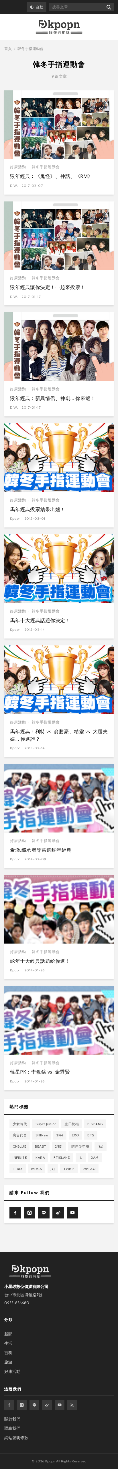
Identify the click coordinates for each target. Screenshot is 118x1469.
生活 (8, 1343)
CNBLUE (19, 1146)
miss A (36, 1169)
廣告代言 (20, 1135)
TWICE (69, 1169)
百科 (8, 1352)
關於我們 (12, 1419)
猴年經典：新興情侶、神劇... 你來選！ (52, 398)
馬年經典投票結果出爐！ (37, 509)
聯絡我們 (12, 1428)
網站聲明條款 (16, 1437)
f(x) (100, 1146)
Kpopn (15, 518)
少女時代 (20, 1124)
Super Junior (46, 1124)
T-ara (18, 1169)
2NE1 (59, 1146)
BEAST (40, 1146)
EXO (75, 1135)
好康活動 (18, 167)
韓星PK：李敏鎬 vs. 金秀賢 (40, 1071)
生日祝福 (71, 1124)
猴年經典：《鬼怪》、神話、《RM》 (51, 176)
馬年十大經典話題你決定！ (40, 620)
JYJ (53, 1169)
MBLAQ (89, 1169)
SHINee (42, 1135)
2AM (95, 1157)
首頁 (8, 48)
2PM (59, 1135)
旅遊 (8, 1362)
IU (80, 1157)
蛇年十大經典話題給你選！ (40, 961)
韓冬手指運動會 (46, 167)
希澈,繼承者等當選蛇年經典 (41, 850)
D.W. (14, 185)
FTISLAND (62, 1157)
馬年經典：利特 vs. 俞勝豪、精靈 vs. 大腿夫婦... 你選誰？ (59, 735)
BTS (90, 1135)
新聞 (8, 1334)
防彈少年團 (80, 1146)
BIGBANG (95, 1124)
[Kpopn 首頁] (59, 27)
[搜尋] (108, 7)
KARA (40, 1157)
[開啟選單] (10, 27)
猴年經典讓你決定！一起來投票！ (47, 287)
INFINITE (20, 1157)
